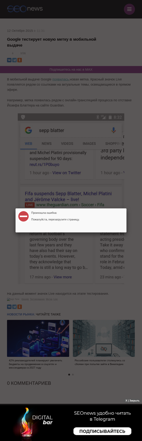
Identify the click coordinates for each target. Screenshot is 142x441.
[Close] (126, 208)
